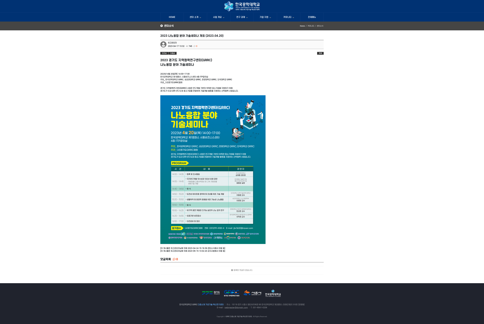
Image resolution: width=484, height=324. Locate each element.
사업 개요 (217, 17)
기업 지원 (264, 17)
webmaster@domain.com (236, 307)
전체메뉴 (312, 17)
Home (302, 26)
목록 (320, 53)
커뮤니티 (287, 17)
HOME (172, 17)
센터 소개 (194, 17)
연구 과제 (241, 17)
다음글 (172, 53)
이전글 (164, 53)
